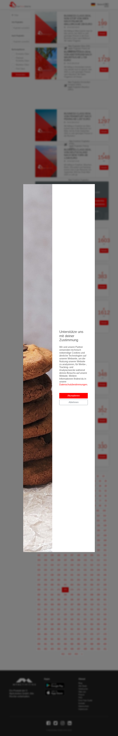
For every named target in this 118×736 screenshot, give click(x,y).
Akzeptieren (73, 395)
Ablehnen (74, 402)
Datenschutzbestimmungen (73, 384)
